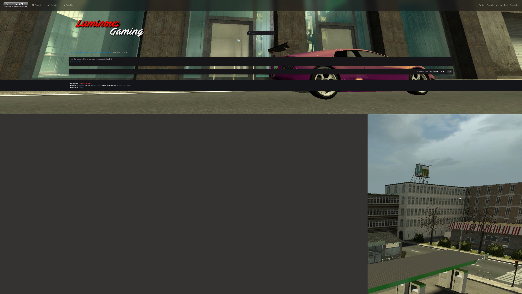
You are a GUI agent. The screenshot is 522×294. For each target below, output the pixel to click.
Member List (502, 5)
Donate (38, 5)
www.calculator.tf (125, 85)
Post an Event (75, 61)
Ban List (69, 5)
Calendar (514, 5)
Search (490, 5)
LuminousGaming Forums (78, 53)
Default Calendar (105, 53)
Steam (81, 87)
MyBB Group (97, 85)
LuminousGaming (85, 83)
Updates (53, 5)
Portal (481, 5)
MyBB (81, 85)
